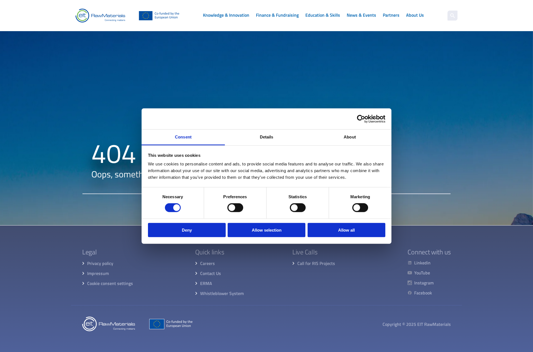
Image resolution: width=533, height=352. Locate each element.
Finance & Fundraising (277, 15)
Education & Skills (322, 15)
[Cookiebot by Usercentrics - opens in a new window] (361, 119)
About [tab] (350, 137)
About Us (415, 15)
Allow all (346, 230)
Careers (207, 263)
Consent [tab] (183, 137)
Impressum (98, 273)
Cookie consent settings (110, 283)
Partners (391, 15)
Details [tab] (266, 137)
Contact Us (210, 273)
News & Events (361, 15)
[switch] (235, 207)
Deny (187, 230)
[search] (452, 16)
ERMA (206, 283)
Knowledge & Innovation (226, 15)
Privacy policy (100, 263)
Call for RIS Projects (316, 263)
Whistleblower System (222, 293)
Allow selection (266, 230)
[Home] (127, 15)
